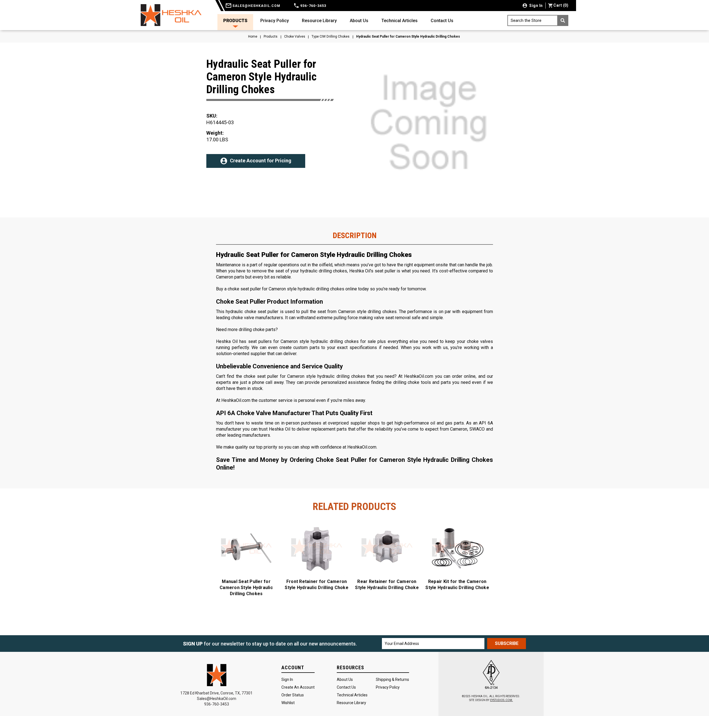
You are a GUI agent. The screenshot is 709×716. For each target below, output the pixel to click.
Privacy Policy (274, 20)
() (560, 5)
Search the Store (526, 20)
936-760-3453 (312, 6)
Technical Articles (399, 20)
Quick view (246, 548)
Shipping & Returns (392, 679)
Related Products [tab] (354, 506)
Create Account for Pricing (260, 160)
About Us (359, 20)
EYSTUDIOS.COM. (501, 700)
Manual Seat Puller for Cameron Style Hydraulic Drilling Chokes (246, 587)
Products (235, 20)
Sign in (535, 5)
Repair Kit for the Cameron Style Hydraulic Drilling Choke (457, 584)
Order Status (292, 695)
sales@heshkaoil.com (255, 6)
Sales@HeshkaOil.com (216, 698)
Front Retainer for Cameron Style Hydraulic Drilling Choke (316, 584)
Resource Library (319, 20)
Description (355, 235)
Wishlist (288, 703)
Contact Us (442, 20)
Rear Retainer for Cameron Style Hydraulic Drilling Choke (387, 584)
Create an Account (298, 687)
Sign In (287, 679)
